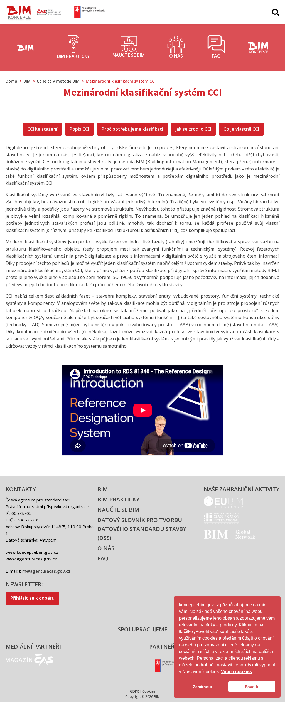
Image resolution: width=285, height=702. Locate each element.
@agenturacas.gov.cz (48, 571)
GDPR (134, 691)
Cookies (148, 691)
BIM (102, 489)
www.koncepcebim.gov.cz (32, 552)
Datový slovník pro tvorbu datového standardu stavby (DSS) (141, 529)
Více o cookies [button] (236, 671)
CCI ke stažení (42, 129)
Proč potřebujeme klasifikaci (132, 129)
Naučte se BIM (118, 509)
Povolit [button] (251, 686)
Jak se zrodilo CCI (193, 129)
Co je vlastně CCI (241, 129)
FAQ (103, 558)
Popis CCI (79, 129)
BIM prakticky (118, 499)
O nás (105, 548)
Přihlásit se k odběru (32, 598)
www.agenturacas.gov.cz (31, 559)
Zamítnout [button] (202, 686)
